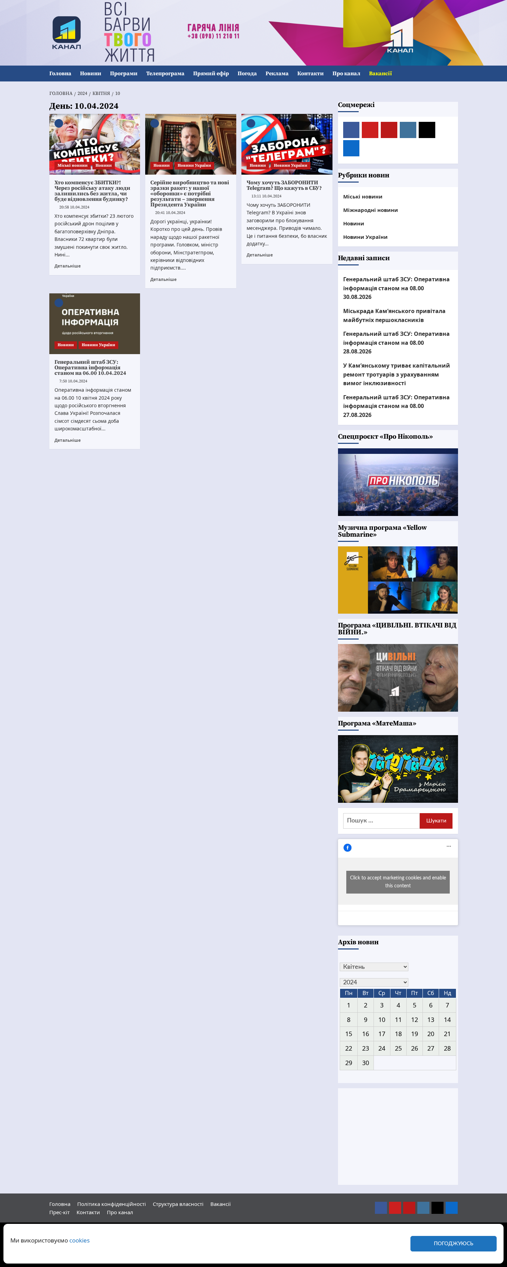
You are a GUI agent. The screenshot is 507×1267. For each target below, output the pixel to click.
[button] (453, 74)
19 (414, 1034)
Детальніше (67, 266)
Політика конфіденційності (111, 1203)
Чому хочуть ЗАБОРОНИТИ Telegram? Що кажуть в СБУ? (284, 185)
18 (398, 1034)
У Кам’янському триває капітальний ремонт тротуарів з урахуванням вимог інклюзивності (396, 374)
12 (414, 1019)
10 (381, 1019)
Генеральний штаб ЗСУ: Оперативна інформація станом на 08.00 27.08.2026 (396, 406)
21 (447, 1034)
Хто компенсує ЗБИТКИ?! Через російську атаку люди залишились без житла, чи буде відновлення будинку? (92, 191)
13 (430, 1019)
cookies (79, 1240)
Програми (124, 73)
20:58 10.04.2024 (74, 207)
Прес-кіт (59, 1212)
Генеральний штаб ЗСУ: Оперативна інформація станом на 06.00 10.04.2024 (90, 368)
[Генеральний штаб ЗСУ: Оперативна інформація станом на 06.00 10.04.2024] (94, 323)
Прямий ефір (211, 73)
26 (414, 1048)
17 (381, 1034)
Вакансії (380, 73)
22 (348, 1048)
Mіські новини (73, 165)
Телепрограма (165, 73)
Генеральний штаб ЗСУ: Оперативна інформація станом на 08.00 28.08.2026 (396, 342)
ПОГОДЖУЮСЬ (453, 1243)
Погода (247, 73)
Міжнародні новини (370, 209)
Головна (60, 73)
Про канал (346, 73)
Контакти (310, 73)
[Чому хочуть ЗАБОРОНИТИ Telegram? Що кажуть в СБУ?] (286, 144)
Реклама (277, 73)
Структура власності (178, 1203)
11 (398, 1019)
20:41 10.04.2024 (170, 212)
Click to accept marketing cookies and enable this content (398, 882)
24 (381, 1048)
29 (348, 1063)
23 (365, 1048)
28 (447, 1048)
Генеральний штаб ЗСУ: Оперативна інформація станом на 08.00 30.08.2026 (396, 288)
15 (348, 1034)
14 (447, 1019)
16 (365, 1034)
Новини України (194, 165)
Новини (90, 73)
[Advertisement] (398, 1136)
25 (398, 1048)
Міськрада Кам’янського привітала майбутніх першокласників (394, 315)
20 (430, 1034)
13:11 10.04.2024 (266, 196)
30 (365, 1063)
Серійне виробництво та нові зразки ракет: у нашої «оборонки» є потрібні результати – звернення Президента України (189, 193)
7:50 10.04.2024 (73, 381)
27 (430, 1048)
